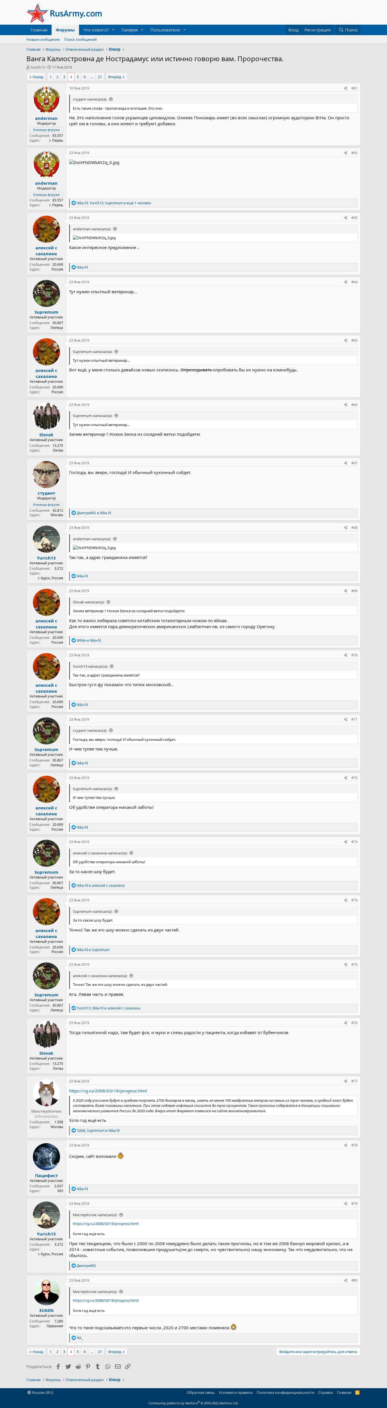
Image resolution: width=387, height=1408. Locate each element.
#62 (354, 152)
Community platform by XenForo (194, 1403)
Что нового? (96, 30)
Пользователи (165, 30)
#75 (354, 964)
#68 (354, 527)
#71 (354, 719)
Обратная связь (201, 1392)
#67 (354, 463)
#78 (354, 1145)
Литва (58, 450)
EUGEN (46, 1310)
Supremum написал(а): (92, 351)
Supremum (46, 312)
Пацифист (46, 1175)
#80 (354, 1280)
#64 (354, 282)
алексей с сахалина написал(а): (100, 853)
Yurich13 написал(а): (90, 666)
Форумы (65, 30)
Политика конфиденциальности (285, 1392)
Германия (55, 1326)
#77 (354, 1081)
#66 (354, 404)
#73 (354, 841)
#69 (354, 590)
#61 (354, 88)
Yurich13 (37, 67)
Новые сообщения (42, 39)
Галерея (130, 30)
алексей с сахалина (46, 250)
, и (108, 1008)
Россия (57, 269)
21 (100, 76)
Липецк (56, 327)
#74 (354, 900)
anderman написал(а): (92, 228)
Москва (57, 514)
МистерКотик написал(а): (95, 1214)
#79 (354, 1203)
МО (60, 1190)
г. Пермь (56, 140)
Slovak (46, 434)
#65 (354, 340)
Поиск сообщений (80, 39)
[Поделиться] (345, 88)
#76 (354, 1022)
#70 (354, 655)
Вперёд (114, 76)
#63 (354, 217)
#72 (354, 777)
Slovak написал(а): (89, 602)
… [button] (91, 76)
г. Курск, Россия (50, 578)
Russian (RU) (42, 1392)
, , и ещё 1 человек (114, 203)
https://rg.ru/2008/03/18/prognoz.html (108, 1091)
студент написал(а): (90, 99)
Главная (39, 30)
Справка (325, 1392)
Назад (38, 76)
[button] (113, 30)
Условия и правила (235, 1392)
